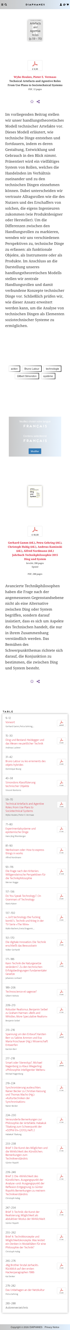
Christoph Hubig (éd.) (22, 546)
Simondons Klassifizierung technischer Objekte (20, 784)
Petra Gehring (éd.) (48, 542)
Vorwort (10, 722)
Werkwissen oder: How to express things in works (25, 851)
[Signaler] (32, 102)
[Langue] (64, 4)
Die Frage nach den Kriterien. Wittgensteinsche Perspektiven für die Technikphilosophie (26, 875)
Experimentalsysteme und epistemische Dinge (21, 830)
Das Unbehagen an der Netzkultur (25, 1290)
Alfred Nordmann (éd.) (39, 550)
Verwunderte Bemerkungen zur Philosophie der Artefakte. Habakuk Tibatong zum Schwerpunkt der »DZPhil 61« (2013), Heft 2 (26, 1125)
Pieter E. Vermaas (44, 77)
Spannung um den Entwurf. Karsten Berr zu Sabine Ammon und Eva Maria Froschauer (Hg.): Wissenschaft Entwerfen (27, 1040)
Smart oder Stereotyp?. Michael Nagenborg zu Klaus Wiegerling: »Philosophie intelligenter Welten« (25, 1066)
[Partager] (38, 102)
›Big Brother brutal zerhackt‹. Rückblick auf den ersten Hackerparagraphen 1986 (22, 1269)
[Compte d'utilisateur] (61, 4)
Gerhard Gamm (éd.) (21, 542)
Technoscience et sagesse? (21, 991)
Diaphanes (35, 4)
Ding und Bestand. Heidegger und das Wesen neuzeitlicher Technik (25, 741)
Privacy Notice (52, 1327)
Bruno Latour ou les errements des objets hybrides (26, 763)
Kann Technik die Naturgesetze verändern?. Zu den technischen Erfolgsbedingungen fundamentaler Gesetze (26, 969)
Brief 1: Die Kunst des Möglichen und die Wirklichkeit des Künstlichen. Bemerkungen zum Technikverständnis (27, 1153)
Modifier (35, 451)
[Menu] (2, 4)
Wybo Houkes (23, 77)
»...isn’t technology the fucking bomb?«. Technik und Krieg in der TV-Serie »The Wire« (25, 921)
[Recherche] (6, 4)
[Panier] (68, 4)
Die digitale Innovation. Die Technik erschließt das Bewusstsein (26, 944)
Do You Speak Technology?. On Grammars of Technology (23, 897)
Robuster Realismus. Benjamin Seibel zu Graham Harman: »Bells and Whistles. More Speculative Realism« (27, 1013)
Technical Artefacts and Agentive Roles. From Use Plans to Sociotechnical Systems (25, 807)
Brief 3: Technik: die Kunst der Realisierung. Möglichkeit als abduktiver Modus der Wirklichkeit (25, 1215)
